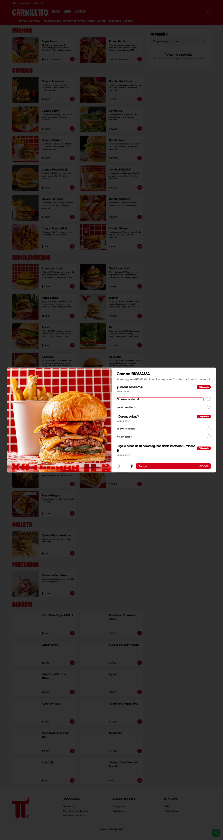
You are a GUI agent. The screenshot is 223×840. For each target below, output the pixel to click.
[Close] (212, 371)
